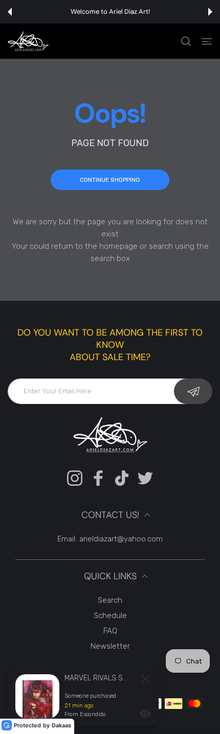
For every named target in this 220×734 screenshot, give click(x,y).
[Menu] (206, 41)
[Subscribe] (193, 391)
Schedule (110, 615)
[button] (10, 12)
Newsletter (110, 646)
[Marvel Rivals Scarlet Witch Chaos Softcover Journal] (37, 696)
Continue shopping (110, 179)
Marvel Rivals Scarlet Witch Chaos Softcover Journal (97, 678)
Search (110, 600)
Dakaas (61, 725)
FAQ (110, 630)
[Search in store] (185, 41)
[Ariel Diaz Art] (28, 41)
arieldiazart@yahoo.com (121, 538)
